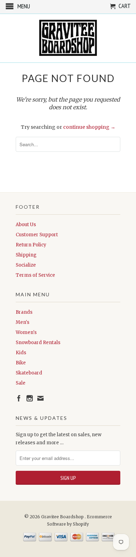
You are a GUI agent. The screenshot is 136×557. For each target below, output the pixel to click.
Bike (21, 363)
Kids (21, 353)
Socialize (26, 265)
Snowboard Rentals (38, 343)
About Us (26, 225)
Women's (26, 332)
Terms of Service (35, 275)
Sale (20, 383)
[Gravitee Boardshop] (68, 38)
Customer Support (37, 235)
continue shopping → (89, 127)
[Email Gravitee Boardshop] (40, 398)
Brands (24, 312)
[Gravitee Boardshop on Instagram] (30, 398)
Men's (22, 322)
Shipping (26, 255)
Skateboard (29, 373)
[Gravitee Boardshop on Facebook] (19, 398)
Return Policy (31, 245)
